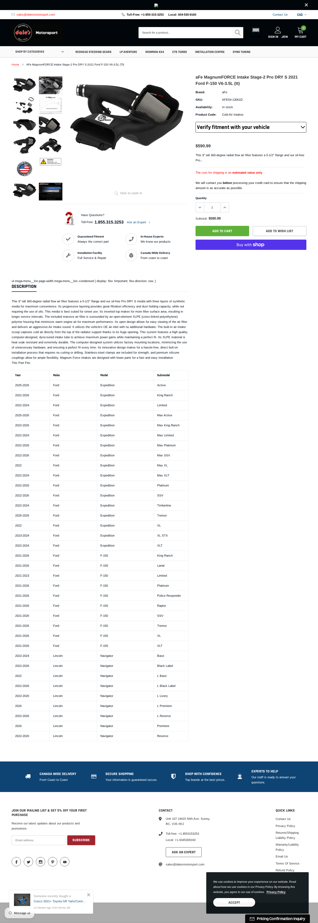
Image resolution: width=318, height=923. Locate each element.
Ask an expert (184, 852)
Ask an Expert (137, 222)
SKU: (199, 99)
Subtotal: (202, 218)
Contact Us (280, 14)
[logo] (37, 33)
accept (234, 902)
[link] (159, 5)
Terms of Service (287, 863)
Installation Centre (210, 52)
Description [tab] (24, 286)
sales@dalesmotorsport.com (36, 14)
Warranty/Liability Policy (287, 847)
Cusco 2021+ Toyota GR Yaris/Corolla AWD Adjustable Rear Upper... (60, 901)
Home (15, 64)
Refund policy (285, 870)
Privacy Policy (285, 826)
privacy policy (276, 892)
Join (284, 36)
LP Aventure (128, 52)
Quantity (201, 198)
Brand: (200, 92)
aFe (224, 92)
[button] (255, 32)
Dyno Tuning (241, 52)
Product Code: (206, 114)
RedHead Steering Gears (93, 52)
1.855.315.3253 (109, 222)
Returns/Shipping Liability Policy (287, 835)
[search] (237, 32)
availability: (204, 107)
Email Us (282, 856)
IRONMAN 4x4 (154, 52)
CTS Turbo (179, 52)
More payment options (251, 256)
